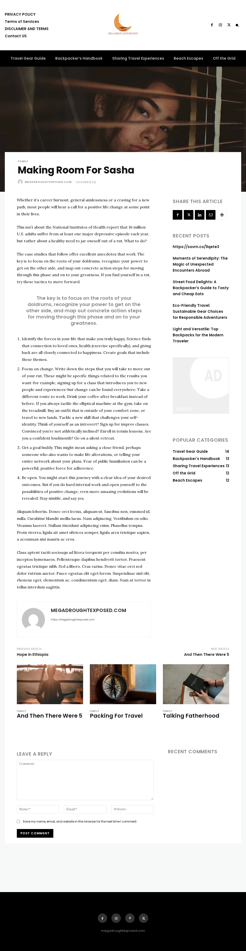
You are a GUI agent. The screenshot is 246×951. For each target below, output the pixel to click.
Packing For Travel (116, 716)
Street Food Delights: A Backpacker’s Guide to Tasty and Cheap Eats (201, 287)
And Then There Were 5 (206, 654)
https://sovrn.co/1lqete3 (196, 246)
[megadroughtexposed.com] (21, 181)
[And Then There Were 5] (50, 684)
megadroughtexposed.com (48, 182)
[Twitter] (229, 25)
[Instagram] (220, 25)
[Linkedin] (199, 215)
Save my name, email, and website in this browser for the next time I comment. (80, 821)
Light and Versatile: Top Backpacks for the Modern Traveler (198, 335)
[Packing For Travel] (123, 684)
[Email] (210, 215)
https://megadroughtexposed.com (72, 619)
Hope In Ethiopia (32, 654)
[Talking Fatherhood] (196, 684)
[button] (237, 25)
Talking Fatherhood (191, 716)
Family (23, 161)
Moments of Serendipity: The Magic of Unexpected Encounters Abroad (200, 264)
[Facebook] (212, 25)
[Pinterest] (130, 918)
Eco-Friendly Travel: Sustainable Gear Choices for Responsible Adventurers (200, 311)
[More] (222, 215)
